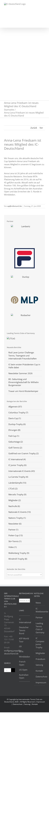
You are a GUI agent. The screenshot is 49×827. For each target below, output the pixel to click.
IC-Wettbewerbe (40, 610)
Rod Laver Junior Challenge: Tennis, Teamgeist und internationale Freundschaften (22, 355)
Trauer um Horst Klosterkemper (23, 391)
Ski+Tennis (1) (14, 541)
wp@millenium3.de (14, 206)
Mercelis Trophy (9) (17, 494)
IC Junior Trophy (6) (17, 465)
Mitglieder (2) (14, 500)
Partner (39, 617)
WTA (21, 651)
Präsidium (40, 659)
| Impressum (40, 702)
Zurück (33, 127)
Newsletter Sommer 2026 (20, 373)
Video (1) (12, 547)
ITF (20, 646)
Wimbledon (24, 656)
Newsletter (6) (14, 523)
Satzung (39, 664)
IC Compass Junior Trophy (40, 643)
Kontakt (39, 670)
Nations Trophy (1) (17, 518)
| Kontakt (34, 704)
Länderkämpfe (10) (17, 482)
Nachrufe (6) (14, 506)
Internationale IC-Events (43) (21, 471)
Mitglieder (40, 653)
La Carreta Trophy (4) (18, 476)
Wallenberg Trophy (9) (18, 553)
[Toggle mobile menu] (44, 4)
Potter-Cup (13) (15, 535)
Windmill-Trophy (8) (17, 558)
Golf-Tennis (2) (15, 447)
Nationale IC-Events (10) (19, 512)
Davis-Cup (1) (14, 418)
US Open (23, 669)
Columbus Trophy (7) (18, 412)
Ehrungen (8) (14, 430)
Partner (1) (13, 529)
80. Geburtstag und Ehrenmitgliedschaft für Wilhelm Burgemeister (23, 382)
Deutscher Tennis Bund (24, 630)
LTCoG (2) (12, 488)
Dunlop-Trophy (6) (17, 424)
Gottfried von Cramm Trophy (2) (23, 453)
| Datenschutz (17, 704)
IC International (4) (17, 459)
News (38, 602)
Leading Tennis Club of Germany (40, 628)
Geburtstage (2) (15, 441)
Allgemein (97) (15, 406)
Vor (41, 127)
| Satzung (27, 704)
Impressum (40, 682)
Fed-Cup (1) (13, 436)
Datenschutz (40, 676)
